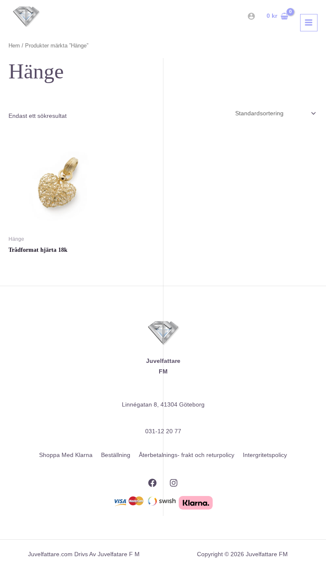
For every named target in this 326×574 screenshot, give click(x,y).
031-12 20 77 (163, 431)
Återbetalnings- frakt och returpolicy (186, 455)
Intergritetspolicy (265, 455)
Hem (14, 46)
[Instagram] (173, 483)
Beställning (115, 455)
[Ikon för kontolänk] (251, 16)
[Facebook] (152, 483)
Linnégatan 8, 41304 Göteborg (163, 404)
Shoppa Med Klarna (66, 455)
